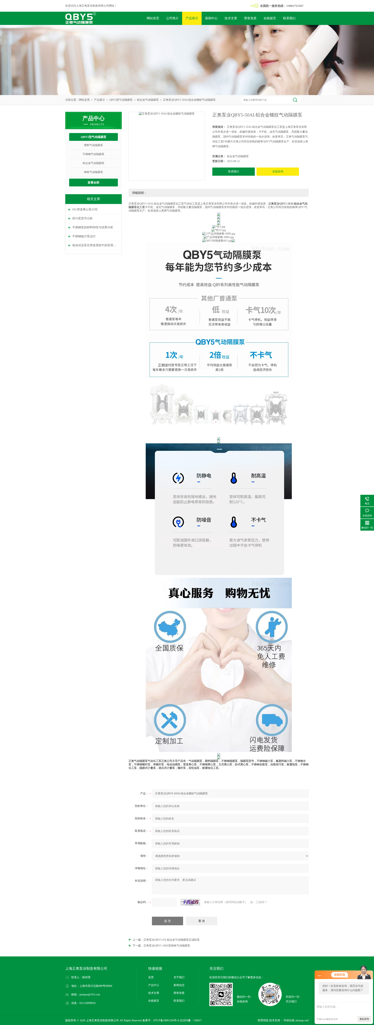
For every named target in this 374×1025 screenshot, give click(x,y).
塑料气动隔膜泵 (93, 145)
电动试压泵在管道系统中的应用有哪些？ (95, 245)
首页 (151, 977)
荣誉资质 (250, 18)
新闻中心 (211, 18)
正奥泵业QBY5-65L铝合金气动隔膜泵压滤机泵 (172, 939)
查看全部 (93, 182)
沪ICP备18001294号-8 (166, 1020)
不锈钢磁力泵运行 (84, 236)
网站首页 (153, 18)
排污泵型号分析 (82, 218)
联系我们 (289, 18)
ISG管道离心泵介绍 (84, 209)
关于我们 (179, 977)
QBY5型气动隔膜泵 (121, 99)
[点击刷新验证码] (190, 902)
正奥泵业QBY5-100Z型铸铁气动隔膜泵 (167, 945)
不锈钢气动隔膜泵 (93, 154)
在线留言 (270, 18)
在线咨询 (277, 171)
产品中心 (153, 985)
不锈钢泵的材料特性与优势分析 (92, 227)
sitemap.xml (302, 1020)
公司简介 (172, 18)
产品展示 (192, 18)
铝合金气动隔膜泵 (148, 99)
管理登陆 (263, 1020)
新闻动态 (179, 985)
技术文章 (231, 18)
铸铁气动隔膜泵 (93, 172)
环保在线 (289, 1020)
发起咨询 (364, 1019)
